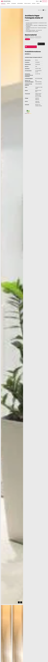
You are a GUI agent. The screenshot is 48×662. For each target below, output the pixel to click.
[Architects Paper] (42, 10)
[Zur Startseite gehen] (8, 1)
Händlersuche (41, 43)
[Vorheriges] (19, 602)
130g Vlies (27, 37)
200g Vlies (32, 37)
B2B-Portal (44, 1)
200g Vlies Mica (37, 37)
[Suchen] (39, 1)
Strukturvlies (27, 39)
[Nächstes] (21, 602)
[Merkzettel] (41, 1)
